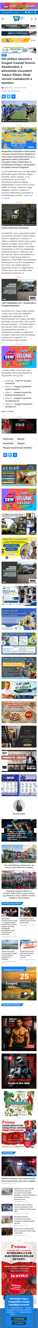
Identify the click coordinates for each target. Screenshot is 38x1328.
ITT (8, 1314)
